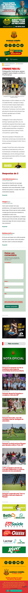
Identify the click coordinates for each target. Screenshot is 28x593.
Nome (6, 281)
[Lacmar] (14, 545)
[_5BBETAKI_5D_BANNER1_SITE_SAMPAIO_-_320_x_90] (14, 511)
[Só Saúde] (14, 528)
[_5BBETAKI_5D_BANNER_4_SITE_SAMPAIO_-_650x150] (14, 169)
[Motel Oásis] (14, 338)
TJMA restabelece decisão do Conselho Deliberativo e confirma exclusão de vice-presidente (13, 469)
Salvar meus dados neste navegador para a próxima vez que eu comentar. (13, 302)
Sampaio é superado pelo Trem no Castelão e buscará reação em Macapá (13, 495)
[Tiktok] (22, 45)
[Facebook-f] (10, 45)
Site (5, 293)
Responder (4, 195)
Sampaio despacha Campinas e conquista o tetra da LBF (12, 394)
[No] (25, 586)
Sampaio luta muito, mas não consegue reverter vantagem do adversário (12, 419)
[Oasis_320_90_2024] (14, 537)
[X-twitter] (14, 45)
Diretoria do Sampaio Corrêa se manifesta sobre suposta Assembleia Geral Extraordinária (13, 369)
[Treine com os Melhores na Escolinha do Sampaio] (14, 27)
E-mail (6, 287)
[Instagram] (6, 45)
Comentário (7, 262)
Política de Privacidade (16, 590)
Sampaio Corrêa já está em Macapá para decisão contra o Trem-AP (14, 444)
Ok (8, 590)
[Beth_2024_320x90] (14, 520)
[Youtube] (18, 45)
